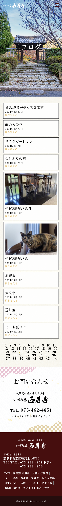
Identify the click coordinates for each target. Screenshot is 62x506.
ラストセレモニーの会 (36, 487)
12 (6, 348)
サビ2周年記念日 (18, 208)
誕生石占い (11, 483)
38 (15, 358)
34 (41, 355)
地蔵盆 (10, 275)
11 (54, 345)
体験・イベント (30, 483)
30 (15, 355)
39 (21, 358)
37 (8, 358)
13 (12, 348)
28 (54, 352)
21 (7, 352)
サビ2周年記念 (16, 258)
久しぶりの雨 (15, 158)
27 (47, 352)
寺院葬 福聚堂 (21, 473)
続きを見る (11, 114)
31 (21, 355)
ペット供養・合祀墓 (16, 478)
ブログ (35, 478)
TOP (7, 473)
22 (14, 352)
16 (31, 348)
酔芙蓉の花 (13, 124)
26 (41, 352)
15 (24, 348)
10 (48, 345)
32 (27, 355)
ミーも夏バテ (15, 327)
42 (41, 358)
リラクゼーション (19, 141)
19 (49, 348)
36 (54, 355)
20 (56, 348)
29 (8, 355)
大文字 (10, 292)
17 (37, 348)
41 (34, 358)
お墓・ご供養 (40, 473)
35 (47, 355)
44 (55, 358)
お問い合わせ (13, 487)
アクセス (47, 483)
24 (27, 352)
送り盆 (10, 309)
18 (43, 348)
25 (34, 352)
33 (34, 355)
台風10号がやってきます (24, 107)
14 (18, 348)
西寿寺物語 (48, 478)
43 (48, 358)
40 (28, 358)
